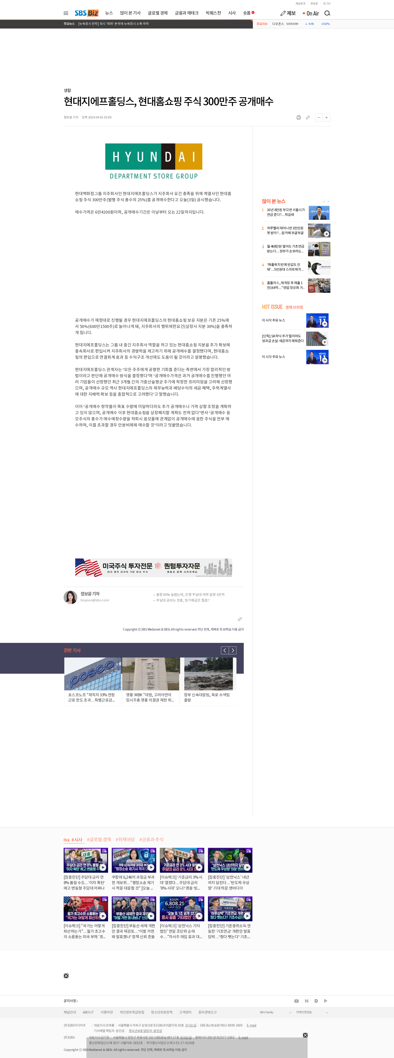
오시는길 (191, 1025)
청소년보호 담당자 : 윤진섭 (145, 1031)
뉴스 (109, 13)
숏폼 (246, 12)
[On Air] (310, 13)
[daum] (316, 1001)
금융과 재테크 (186, 13)
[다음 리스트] (232, 650)
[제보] (288, 13)
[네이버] (306, 1000)
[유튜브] (296, 1001)
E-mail (251, 1025)
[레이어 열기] (67, 13)
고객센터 (185, 1012)
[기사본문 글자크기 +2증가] (326, 117)
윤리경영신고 (207, 1012)
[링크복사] (308, 117)
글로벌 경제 (158, 13)
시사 (232, 13)
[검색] (327, 13)
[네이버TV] (325, 1001)
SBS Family (266, 1012)
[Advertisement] (34, 1006)
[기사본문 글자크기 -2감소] (319, 117)
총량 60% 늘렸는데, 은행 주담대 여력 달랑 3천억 (190, 595)
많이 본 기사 (130, 13)
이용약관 (107, 1012)
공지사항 (70, 1001)
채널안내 (70, 1012)
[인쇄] (299, 117)
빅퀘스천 (213, 13)
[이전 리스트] (225, 650)
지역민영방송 (304, 1012)
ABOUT (88, 1012)
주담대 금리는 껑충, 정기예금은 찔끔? (183, 600)
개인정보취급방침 (132, 1012)
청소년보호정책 (161, 1012)
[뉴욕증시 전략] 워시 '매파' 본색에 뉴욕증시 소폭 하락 (113, 24)
